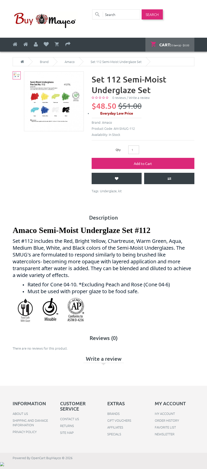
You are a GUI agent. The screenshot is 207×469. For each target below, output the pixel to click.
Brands (113, 413)
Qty (118, 149)
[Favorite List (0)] (46, 44)
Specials (114, 434)
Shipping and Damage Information (30, 422)
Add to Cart (143, 163)
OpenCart (38, 457)
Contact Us (69, 418)
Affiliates (115, 427)
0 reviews (119, 97)
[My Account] (36, 44)
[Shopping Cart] (57, 44)
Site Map (67, 432)
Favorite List (165, 427)
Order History (167, 420)
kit (120, 190)
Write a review (139, 97)
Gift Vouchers (119, 420)
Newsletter (164, 434)
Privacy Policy (25, 431)
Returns (67, 425)
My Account (165, 413)
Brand (44, 61)
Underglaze (108, 190)
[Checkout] (67, 44)
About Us (20, 413)
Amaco (70, 61)
